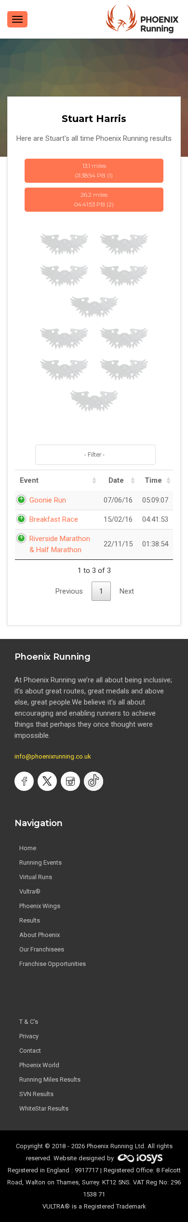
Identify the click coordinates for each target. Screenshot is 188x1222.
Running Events (40, 862)
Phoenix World (39, 1065)
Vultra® (29, 891)
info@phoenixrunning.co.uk (52, 756)
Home (27, 848)
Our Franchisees (41, 949)
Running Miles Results (50, 1079)
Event (29, 480)
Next (127, 591)
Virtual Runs (35, 877)
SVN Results (36, 1094)
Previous (69, 591)
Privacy (29, 1036)
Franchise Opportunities (52, 963)
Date (116, 480)
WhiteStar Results (43, 1108)
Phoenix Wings (39, 906)
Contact (30, 1050)
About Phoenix (39, 934)
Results (29, 920)
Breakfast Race (53, 519)
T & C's (28, 1021)
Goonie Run (47, 500)
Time (153, 480)
